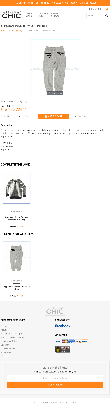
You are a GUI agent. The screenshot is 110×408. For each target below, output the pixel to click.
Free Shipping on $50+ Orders (31, 3)
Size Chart (5, 345)
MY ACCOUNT (97, 9)
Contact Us (5, 326)
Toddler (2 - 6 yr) (16, 30)
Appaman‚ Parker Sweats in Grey (17, 287)
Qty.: (26, 116)
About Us (4, 330)
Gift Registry (6, 352)
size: (3, 116)
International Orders (9, 341)
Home (3, 30)
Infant (30, 14)
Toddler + (42, 14)
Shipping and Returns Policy (12, 337)
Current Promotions (9, 349)
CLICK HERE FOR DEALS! (84, 3)
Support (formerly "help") (11, 334)
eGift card (5, 356)
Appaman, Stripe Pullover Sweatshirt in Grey (17, 218)
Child (55, 14)
